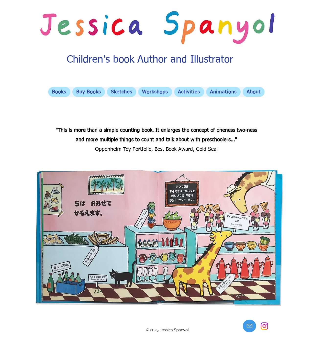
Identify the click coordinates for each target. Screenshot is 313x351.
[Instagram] (264, 326)
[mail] (249, 326)
